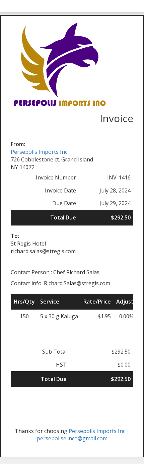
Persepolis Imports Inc (39, 151)
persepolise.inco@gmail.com (72, 438)
